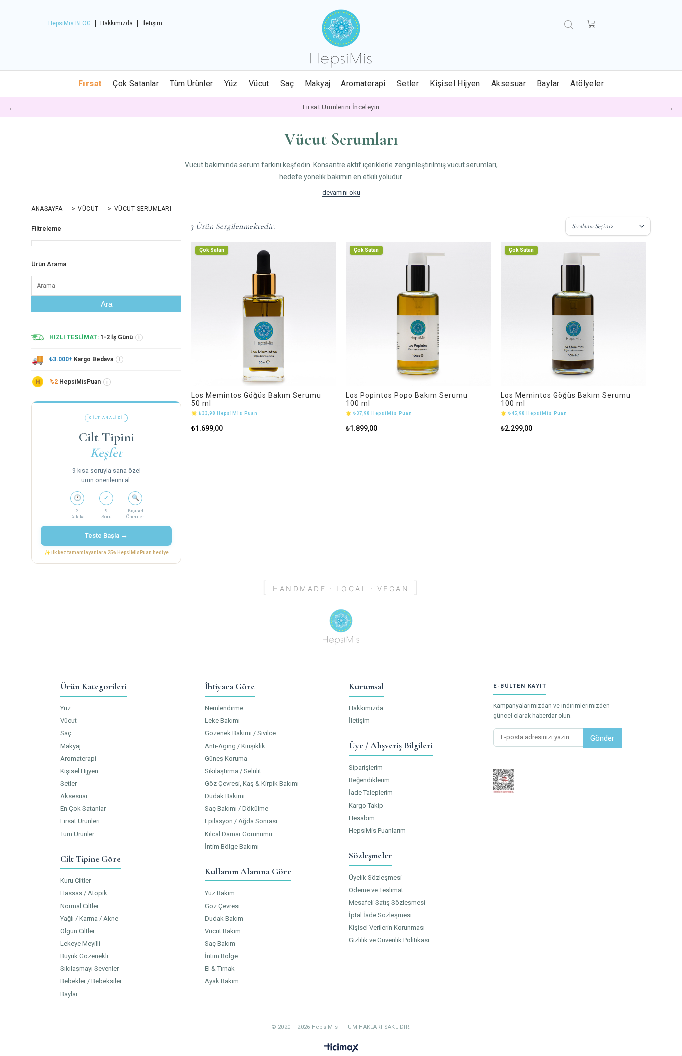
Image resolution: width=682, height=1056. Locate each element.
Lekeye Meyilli (80, 943)
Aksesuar (508, 83)
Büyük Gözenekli (84, 956)
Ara (106, 304)
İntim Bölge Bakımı (232, 846)
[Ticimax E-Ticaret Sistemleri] (341, 1048)
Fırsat (90, 83)
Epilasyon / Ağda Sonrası (241, 821)
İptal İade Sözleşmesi (380, 915)
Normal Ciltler (79, 906)
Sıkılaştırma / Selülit (233, 771)
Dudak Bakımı (225, 796)
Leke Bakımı (222, 720)
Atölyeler (587, 83)
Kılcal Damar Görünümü (238, 834)
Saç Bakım (220, 943)
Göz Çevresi (222, 906)
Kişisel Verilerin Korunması (387, 927)
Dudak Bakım (224, 918)
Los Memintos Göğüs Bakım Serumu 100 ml (566, 399)
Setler (408, 83)
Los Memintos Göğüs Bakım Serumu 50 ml (256, 399)
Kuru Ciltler (75, 880)
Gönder (602, 738)
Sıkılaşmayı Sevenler (89, 968)
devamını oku (341, 192)
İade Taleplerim (371, 792)
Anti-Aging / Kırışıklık (235, 746)
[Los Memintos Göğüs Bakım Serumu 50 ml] (263, 314)
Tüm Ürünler (191, 83)
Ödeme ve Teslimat (376, 890)
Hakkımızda (116, 23)
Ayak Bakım (222, 981)
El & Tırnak (220, 968)
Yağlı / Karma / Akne (89, 918)
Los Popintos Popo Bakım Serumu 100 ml (407, 399)
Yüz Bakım (220, 893)
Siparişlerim (366, 767)
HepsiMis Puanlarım (377, 830)
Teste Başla (106, 535)
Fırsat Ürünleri (80, 821)
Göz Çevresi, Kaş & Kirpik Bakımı (252, 783)
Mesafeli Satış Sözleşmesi (387, 902)
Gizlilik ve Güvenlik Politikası (389, 940)
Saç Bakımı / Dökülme (236, 808)
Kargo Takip (366, 805)
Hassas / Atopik (83, 893)
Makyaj (317, 83)
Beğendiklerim (369, 780)
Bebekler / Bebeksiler (91, 981)
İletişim (152, 23)
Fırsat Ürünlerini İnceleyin (341, 107)
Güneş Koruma (226, 758)
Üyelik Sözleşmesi (375, 877)
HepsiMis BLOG (69, 23)
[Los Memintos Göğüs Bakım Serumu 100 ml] (573, 314)
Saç (287, 83)
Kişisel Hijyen (455, 83)
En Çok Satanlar (83, 808)
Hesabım (362, 818)
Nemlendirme (224, 708)
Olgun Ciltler (77, 931)
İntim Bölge (221, 956)
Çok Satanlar (136, 83)
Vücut (259, 83)
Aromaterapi (363, 83)
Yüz (231, 83)
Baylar (548, 83)
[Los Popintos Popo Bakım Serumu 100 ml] (418, 314)
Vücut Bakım (223, 931)
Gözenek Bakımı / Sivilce (240, 733)
